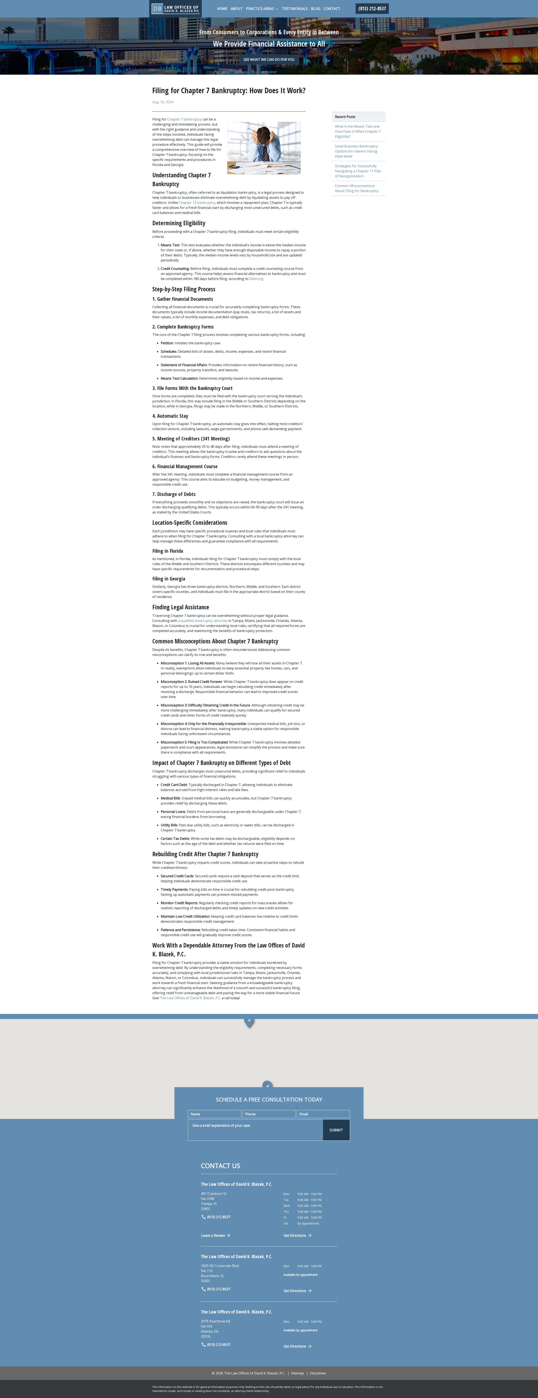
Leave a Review (213, 1235)
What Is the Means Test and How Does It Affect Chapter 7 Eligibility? (358, 131)
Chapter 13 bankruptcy (197, 202)
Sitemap (297, 1373)
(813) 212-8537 (218, 1217)
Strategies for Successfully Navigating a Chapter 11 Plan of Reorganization (358, 171)
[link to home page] (175, 8)
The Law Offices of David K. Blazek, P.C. (190, 998)
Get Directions (295, 1235)
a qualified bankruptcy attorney (202, 620)
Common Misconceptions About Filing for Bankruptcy (357, 188)
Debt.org (256, 278)
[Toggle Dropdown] (277, 9)
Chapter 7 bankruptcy (185, 119)
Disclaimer (318, 1373)
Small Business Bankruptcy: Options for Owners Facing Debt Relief (356, 151)
